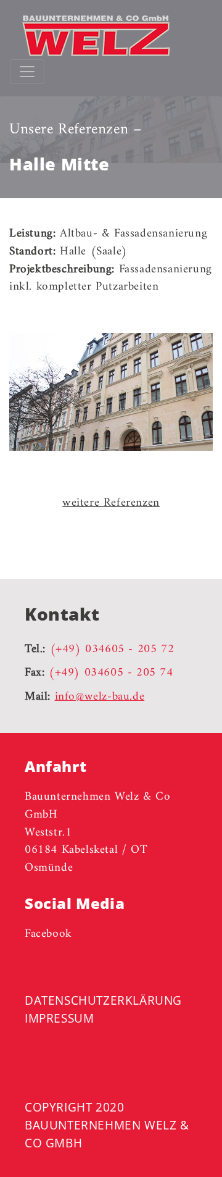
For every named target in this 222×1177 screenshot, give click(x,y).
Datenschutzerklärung (103, 1000)
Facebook (48, 933)
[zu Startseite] (90, 35)
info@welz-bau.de (100, 696)
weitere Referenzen (111, 502)
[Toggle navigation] (27, 71)
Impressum (59, 1018)
